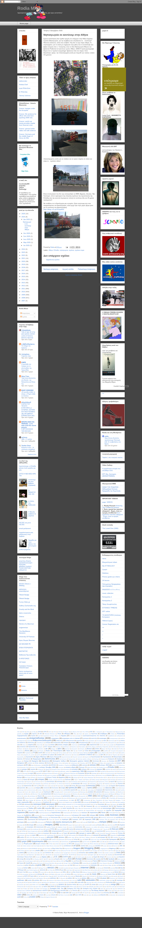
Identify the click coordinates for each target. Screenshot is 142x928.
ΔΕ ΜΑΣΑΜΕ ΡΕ (25, 644)
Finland (54, 861)
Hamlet (77, 865)
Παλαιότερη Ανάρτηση (86, 269)
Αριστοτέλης (105, 742)
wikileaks (96, 895)
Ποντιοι (62, 817)
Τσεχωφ (107, 833)
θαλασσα (82, 775)
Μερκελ (40, 796)
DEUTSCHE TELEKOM (68, 854)
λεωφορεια (99, 790)
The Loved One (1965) (110, 528)
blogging (89, 848)
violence (35, 895)
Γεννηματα (113, 750)
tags (114, 888)
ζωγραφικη (94, 773)
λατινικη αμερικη (70, 790)
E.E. (56, 857)
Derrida (50, 854)
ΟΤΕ (82, 806)
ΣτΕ (116, 825)
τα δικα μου (114, 829)
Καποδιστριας (74, 781)
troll (40, 892)
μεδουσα (19, 796)
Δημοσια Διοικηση (66, 756)
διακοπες (20, 759)
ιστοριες (41, 779)
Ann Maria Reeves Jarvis (50, 845)
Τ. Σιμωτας (105, 829)
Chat (101, 850)
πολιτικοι (20, 817)
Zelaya (42, 897)
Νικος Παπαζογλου (97, 800)
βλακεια (89, 748)
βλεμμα (109, 748)
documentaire (118, 854)
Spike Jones (99, 886)
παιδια (39, 808)
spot (105, 886)
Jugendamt (77, 870)
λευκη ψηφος (91, 790)
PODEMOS (120, 878)
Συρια (41, 829)
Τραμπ (65, 833)
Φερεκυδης (113, 835)
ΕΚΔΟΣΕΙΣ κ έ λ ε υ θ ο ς (111, 589)
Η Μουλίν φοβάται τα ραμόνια (32, 514)
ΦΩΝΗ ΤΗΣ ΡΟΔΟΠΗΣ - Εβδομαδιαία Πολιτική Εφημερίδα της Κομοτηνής (111, 489)
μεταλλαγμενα (57, 796)
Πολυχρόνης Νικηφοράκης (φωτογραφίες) (111, 585)
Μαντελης (28, 794)
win (109, 895)
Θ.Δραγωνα (75, 775)
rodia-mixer (89, 882)
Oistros (21, 616)
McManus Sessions (87, 872)
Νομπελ (39, 802)
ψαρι (106, 841)
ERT (42, 859)
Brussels (45, 850)
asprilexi (83, 845)
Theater (110, 890)
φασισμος (104, 835)
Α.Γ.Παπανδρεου (109, 731)
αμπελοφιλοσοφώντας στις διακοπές (94, 735)
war (71, 895)
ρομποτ (78, 822)
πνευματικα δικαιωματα (54, 815)
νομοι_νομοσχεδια (23, 802)
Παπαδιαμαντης (51, 810)
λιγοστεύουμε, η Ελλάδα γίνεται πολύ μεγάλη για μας (27, 468)
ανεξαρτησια (22, 740)
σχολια (71, 829)
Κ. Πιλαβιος (80, 779)
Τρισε (96, 833)
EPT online (106, 611)
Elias (115, 857)
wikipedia (103, 895)
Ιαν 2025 (26, 245)
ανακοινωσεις (21, 738)
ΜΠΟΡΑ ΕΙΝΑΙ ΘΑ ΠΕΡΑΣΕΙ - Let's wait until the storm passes (28, 424)
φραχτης (43, 837)
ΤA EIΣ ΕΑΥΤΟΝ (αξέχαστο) (25, 569)
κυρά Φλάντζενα (24, 88)
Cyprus (19, 854)
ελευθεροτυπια (102, 767)
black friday (47, 848)
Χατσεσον (53, 839)
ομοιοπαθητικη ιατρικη (23, 806)
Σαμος (95, 822)
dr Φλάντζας (23, 92)
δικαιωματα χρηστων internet (79, 761)
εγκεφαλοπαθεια (110, 763)
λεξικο (84, 790)
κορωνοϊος (30, 787)
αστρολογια (74, 744)
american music (113, 843)
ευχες (31, 773)
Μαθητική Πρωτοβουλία (27, 655)
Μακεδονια (120, 792)
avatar (104, 845)
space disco (38, 886)
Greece (117, 863)
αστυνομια (82, 744)
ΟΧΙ (112, 806)
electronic (109, 857)
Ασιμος (24, 744)
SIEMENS (61, 884)
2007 (24, 301)
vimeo (28, 895)
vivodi (47, 895)
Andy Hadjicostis (37, 845)
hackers (54, 865)
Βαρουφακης (82, 746)
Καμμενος (29, 781)
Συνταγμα (20, 829)
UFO (83, 892)
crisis (118, 852)
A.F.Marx (50, 843)
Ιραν (115, 777)
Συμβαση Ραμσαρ (50, 827)
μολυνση (19, 798)
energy (21, 859)
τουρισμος (46, 833)
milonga (39, 874)
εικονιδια (45, 765)
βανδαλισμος (66, 746)
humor (26, 868)
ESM (52, 859)
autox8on (98, 845)
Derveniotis (57, 854)
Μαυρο (100, 794)
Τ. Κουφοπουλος (96, 829)
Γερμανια (20, 752)
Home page (24, 23)
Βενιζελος (41, 748)
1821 (18, 731)
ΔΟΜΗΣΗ (30, 763)
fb (35, 861)
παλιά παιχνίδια (67, 808)
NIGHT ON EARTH (58, 876)
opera (109, 876)
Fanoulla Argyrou (29, 861)
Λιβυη (116, 790)
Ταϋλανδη (66, 831)
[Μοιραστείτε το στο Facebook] (77, 247)
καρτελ (112, 781)
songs (113, 884)
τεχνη (93, 831)
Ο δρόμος (107, 802)
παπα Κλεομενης (39, 810)
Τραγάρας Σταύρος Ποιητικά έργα (25, 667)
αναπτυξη (94, 738)
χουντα (104, 839)
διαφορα (19, 761)
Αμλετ (71, 735)
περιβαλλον (27, 815)
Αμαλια (33, 735)
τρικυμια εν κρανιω (85, 833)
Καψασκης (107, 783)
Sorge (121, 884)
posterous (51, 880)
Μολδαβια (120, 796)
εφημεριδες (39, 773)
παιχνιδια (48, 808)
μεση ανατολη (48, 796)
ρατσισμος (20, 822)
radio (79, 880)
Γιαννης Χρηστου (72, 752)
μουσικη (40, 798)
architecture (67, 845)
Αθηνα (51, 250)
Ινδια (97, 777)
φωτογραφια (101, 837)
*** (103, 394)
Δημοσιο (87, 756)
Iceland (33, 868)
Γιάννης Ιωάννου (25, 95)
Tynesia (73, 892)
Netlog (42, 876)
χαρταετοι (38, 839)
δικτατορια (96, 761)
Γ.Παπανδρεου (57, 750)
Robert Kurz (46, 882)
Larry (123, 870)
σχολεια (71, 250)
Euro (70, 859)
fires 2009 (61, 861)
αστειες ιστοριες (63, 744)
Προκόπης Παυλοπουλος (107, 817)
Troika (30, 892)
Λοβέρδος (33, 792)
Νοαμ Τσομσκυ (109, 800)
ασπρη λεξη (39, 744)
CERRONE (87, 850)
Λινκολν (27, 792)
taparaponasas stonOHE (58, 890)
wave (90, 895)
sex (55, 884)
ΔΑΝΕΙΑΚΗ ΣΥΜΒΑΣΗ (85, 754)
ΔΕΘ (107, 754)
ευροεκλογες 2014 (92, 771)
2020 (24, 261)
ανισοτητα (79, 740)
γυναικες (59, 754)
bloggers (76, 848)
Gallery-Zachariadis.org (27, 606)
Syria (102, 888)
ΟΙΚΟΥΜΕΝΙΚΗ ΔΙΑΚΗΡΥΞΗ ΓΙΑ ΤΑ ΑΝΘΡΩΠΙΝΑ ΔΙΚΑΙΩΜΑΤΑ (75, 804)
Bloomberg (21, 850)
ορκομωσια (68, 806)
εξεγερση (48, 769)
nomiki (71, 876)
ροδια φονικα (40, 822)
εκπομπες (61, 767)
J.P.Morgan (20, 870)
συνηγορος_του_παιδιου (91, 827)
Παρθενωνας (76, 812)
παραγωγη (72, 810)
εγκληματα (20, 765)
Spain (45, 886)
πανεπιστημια (107, 808)
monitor (75, 874)
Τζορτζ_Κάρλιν (121, 831)
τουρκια (54, 833)
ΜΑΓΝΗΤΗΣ (23, 651)
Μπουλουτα (97, 798)
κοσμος (37, 788)
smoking (100, 884)
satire (43, 884)
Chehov (106, 850)
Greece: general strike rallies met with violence (27, 129)
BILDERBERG (33, 848)
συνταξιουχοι (35, 829)
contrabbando (57, 852)
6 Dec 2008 (85, 731)
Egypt (95, 857)
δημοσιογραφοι (95, 756)
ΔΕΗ (101, 754)
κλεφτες (62, 785)
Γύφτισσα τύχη (26, 356)
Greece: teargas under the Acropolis (27, 109)
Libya (36, 872)
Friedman (116, 861)
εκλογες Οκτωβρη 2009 (47, 767)
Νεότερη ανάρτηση (50, 269)
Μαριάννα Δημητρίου (58, 794)
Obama (77, 876)
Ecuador (82, 857)
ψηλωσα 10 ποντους (114, 841)
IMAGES (50, 868)
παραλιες (108, 810)
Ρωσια (84, 822)
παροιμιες (84, 812)
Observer (84, 876)
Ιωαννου (68, 779)
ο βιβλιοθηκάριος (28, 344)
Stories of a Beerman (26, 624)
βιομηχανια (74, 748)
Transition (24, 892)
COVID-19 (100, 852)
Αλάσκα (113, 733)
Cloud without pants (32, 852)
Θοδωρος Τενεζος (51, 777)
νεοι (55, 800)
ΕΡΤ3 (29, 771)
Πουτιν (75, 817)
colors (40, 852)
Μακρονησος (20, 794)
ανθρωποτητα (70, 740)
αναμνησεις (55, 738)
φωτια (93, 837)
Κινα (40, 785)
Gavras (41, 863)
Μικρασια (76, 796)
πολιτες (102, 815)
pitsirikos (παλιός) (25, 566)
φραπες (36, 837)
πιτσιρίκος (25, 354)
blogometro (122, 848)
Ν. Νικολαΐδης (112, 798)
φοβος (22, 837)
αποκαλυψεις (57, 742)
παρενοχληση (67, 812)
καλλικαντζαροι (21, 781)
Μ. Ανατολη (65, 792)
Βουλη (27, 750)
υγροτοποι (41, 835)
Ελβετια (89, 767)
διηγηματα (35, 761)
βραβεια (35, 750)
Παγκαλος (119, 806)
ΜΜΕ (90, 796)
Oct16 (90, 876)
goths (110, 863)
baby (110, 845)
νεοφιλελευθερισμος (64, 800)
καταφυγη (85, 783)
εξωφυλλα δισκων (56, 769)
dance (44, 854)
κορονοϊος (22, 787)
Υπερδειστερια (49, 835)
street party (111, 886)
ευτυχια (26, 773)
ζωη (100, 773)
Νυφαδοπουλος (69, 802)
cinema (21, 852)
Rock (67, 882)
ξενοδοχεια (86, 802)
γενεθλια (106, 750)
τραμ (60, 833)
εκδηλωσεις (75, 765)
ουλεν (96, 806)
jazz (62, 870)
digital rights (93, 854)
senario (50, 884)
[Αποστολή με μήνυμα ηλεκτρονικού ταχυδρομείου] (71, 247)
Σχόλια (24, 317)
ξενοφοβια (94, 802)
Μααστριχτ (82, 792)
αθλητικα (67, 733)
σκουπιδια (63, 825)
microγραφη (25, 874)
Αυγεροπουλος (120, 744)
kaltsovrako (23, 81)
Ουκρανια (89, 806)
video (19, 895)
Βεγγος (21, 748)
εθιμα (32, 765)
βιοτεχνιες (82, 748)
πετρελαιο (37, 815)
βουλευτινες (20, 750)
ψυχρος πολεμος (41, 843)
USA (112, 892)
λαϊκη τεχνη (51, 790)
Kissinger (106, 870)
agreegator (77, 843)
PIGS (98, 878)
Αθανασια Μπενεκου (50, 733)
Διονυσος (104, 761)
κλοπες (73, 785)
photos (84, 878)
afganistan (63, 843)
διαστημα (96, 759)
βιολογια (67, 748)
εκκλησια (84, 765)
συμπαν (71, 827)
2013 (24, 282)
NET (37, 876)
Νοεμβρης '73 (119, 800)
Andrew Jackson (27, 845)
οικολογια (27, 804)
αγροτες (34, 733)
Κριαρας (83, 787)
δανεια (75, 754)
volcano (53, 895)
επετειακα (74, 769)
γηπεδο (40, 752)
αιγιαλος (87, 733)
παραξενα (32, 812)
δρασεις (66, 763)
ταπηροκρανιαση (57, 831)
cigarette (122, 850)
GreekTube (20, 865)
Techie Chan (26, 445)
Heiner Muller (108, 865)
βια (47, 748)
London (42, 872)
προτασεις (20, 819)
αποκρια (65, 742)
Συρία (46, 829)
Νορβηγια (46, 802)
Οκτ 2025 (27, 233)
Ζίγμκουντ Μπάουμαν (70, 773)
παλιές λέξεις (78, 808)
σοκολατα (86, 825)
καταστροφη (76, 783)
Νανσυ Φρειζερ (29, 800)
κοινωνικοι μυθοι (104, 785)
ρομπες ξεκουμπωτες (64, 822)
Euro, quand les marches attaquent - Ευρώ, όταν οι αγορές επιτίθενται (112, 515)
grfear (27, 865)
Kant (101, 870)
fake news (120, 859)
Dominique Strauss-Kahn (25, 857)
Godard (84, 863)
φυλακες (61, 837)
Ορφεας (76, 806)
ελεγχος (95, 767)
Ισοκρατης (120, 777)
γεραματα (120, 750)
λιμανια (21, 792)
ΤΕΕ (72, 831)
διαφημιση (111, 759)
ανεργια (29, 740)
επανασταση (66, 769)
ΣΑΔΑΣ (90, 822)
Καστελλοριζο (20, 783)
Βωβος (48, 750)
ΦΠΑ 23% (29, 837)
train (18, 892)
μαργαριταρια (47, 794)
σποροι (106, 825)
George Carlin (67, 863)
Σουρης (99, 825)
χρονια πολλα (86, 841)
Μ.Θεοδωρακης (74, 792)
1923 (28, 731)
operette (115, 876)
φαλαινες (89, 835)
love (47, 872)
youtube (32, 897)
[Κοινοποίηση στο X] (75, 247)
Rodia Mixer (29, 8)
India (59, 868)
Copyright (65, 852)
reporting (19, 882)
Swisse (38, 888)
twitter (67, 892)
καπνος (67, 781)
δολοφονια (20, 763)
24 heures (105, 580)
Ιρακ (110, 777)
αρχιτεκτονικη (113, 742)
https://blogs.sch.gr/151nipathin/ (53, 209)
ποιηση (83, 815)
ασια (18, 744)
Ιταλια (61, 779)
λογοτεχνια (47, 792)
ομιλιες (121, 804)
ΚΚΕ (56, 785)
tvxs (62, 892)
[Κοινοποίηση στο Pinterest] (79, 247)
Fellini (43, 861)
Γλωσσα (117, 752)
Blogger (86, 912)
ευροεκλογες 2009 (77, 771)
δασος (96, 754)
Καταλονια (67, 783)
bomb (32, 850)
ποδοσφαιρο (75, 815)
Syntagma (44, 888)
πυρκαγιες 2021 (114, 819)
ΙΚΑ (80, 777)
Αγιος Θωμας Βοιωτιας (27, 640)
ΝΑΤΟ (45, 800)
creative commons (109, 852)
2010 (24, 291)
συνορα (113, 827)
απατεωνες (31, 742)
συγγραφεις (30, 827)
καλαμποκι (120, 779)
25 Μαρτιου (66, 731)
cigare (116, 850)
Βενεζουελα (33, 748)
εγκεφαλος (119, 763)
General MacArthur (50, 863)
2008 (24, 298)
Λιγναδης (122, 790)
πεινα (121, 812)
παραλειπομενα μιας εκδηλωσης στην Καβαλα (26, 534)
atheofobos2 (26, 402)
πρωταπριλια (31, 819)
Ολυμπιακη (101, 804)
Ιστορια (32, 779)
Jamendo (42, 870)
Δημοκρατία (29, 756)
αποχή (92, 742)
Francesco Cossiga (106, 861)
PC (59, 878)
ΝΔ (50, 800)
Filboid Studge (24, 595)
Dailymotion (31, 854)
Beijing (19, 848)
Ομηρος (114, 804)
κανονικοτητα (37, 781)
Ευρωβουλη (103, 771)
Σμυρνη (76, 825)
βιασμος (53, 748)
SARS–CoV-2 (35, 884)
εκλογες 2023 (34, 767)
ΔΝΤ (119, 761)
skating (81, 884)
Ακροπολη (94, 733)
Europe (79, 859)
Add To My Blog (115, 695)
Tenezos (74, 890)
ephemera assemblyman (24, 590)
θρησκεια (62, 777)
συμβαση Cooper (62, 827)
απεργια (48, 742)
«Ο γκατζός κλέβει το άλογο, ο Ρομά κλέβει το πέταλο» (28, 394)
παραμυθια (118, 810)
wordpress (120, 895)
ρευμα (28, 822)
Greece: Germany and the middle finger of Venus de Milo (27, 136)
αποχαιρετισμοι (83, 742)
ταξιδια (46, 831)
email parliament (25, 528)
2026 (24, 214)
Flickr (72, 861)
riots (40, 882)
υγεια (34, 835)
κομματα (113, 785)
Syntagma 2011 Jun (56, 888)
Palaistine (40, 878)
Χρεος (122, 839)
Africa (70, 843)
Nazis (32, 876)
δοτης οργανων (39, 763)
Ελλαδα (56, 250)
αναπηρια (86, 738)
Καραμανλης (93, 781)
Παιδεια (31, 808)
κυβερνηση (108, 788)
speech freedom (82, 886)
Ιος (106, 777)
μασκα (81, 794)
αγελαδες (19, 733)
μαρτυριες (68, 794)
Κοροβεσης (121, 785)
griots (39, 865)
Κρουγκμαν (100, 787)
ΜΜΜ (99, 796)
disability (110, 854)
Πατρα (116, 812)
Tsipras (44, 892)
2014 (24, 279)
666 (91, 731)
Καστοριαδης (29, 783)
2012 (24, 285)
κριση (90, 788)
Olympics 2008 (102, 876)
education (89, 857)
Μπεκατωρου (72, 798)
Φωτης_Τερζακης (85, 837)
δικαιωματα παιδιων (59, 761)
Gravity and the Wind (26, 609)
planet (104, 878)
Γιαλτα (46, 752)
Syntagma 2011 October (90, 888)
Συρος (58, 829)
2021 (24, 258)
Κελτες (113, 783)
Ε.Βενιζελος (82, 763)
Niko (67, 876)
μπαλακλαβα (58, 798)
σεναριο (21, 825)
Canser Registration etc (110, 624)
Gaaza (21, 863)
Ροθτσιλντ (49, 822)
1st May (34, 731)
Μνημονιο (106, 796)
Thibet (115, 890)
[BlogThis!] (73, 247)
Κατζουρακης (93, 783)
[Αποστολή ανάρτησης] (66, 247)
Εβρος (102, 763)
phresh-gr (92, 878)
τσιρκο (28, 835)
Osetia (121, 876)
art (74, 846)
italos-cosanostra (25, 613)
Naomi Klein (111, 874)
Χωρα (100, 841)
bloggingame (104, 848)
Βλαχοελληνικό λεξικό (109, 562)
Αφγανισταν (31, 746)
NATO (26, 876)
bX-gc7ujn (57, 850)
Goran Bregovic (103, 863)
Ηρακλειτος (67, 775)
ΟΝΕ (33, 806)
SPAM (52, 886)
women (114, 895)
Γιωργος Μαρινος (101, 752)
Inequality (65, 868)
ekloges (102, 857)
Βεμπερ (27, 748)
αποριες (73, 742)
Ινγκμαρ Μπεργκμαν (89, 777)
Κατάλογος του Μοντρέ (57, 783)
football (89, 861)
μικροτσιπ (83, 796)
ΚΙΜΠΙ (23, 362)
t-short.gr (108, 888)
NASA (120, 874)
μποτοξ (90, 798)
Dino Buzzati (102, 854)
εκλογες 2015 (115, 765)
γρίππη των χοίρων (48, 754)
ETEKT (64, 859)
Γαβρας (68, 750)
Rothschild (109, 882)
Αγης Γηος (25, 376)
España (57, 859)
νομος (33, 802)
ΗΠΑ (59, 775)
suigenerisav (23, 627)
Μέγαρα (112, 794)
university (106, 892)
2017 (24, 270)
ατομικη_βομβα (110, 744)
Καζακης (87, 779)
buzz (51, 850)
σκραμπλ (70, 825)
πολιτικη (114, 815)
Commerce (48, 852)
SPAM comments (61, 886)
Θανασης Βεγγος (91, 775)
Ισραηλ (25, 779)
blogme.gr (112, 848)
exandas (98, 859)
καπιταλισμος (51, 781)
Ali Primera (103, 843)
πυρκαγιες (65, 819)
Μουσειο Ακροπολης (30, 798)
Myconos (103, 874)
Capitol (80, 850)
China (111, 850)
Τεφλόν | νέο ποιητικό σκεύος (112, 457)
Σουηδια (93, 825)
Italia (116, 868)
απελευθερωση (40, 742)
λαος (62, 790)
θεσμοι (34, 777)
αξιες (104, 740)
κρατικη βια (72, 788)
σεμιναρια (122, 822)
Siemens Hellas (71, 884)
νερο (72, 800)
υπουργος (81, 835)
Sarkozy (28, 884)
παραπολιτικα (55, 812)
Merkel (116, 872)
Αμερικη (63, 735)
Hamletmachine (85, 865)
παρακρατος (100, 810)
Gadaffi (28, 863)
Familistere (20, 861)
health (101, 865)
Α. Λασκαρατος (99, 731)
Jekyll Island (69, 870)
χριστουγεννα (75, 841)
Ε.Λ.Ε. (89, 763)
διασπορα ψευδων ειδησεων (85, 759)
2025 (24, 217)
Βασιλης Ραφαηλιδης (103, 746)
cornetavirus (73, 852)
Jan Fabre (50, 870)
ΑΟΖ (117, 740)
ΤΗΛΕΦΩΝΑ (31, 833)
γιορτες (92, 752)
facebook (111, 859)
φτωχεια (50, 837)
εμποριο (24, 769)
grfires (33, 865)
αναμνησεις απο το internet (71, 738)
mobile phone (60, 874)
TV (55, 892)
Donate (37, 857)
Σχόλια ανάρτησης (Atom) (73, 275)
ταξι (41, 831)
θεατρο (19, 777)
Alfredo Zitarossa (94, 843)
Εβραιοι (96, 763)
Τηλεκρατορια (22, 833)
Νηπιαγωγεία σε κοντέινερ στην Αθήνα (27, 225)
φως (78, 837)
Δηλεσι (121, 754)
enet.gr (28, 859)
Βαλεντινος (58, 746)
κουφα (63, 788)
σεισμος (115, 822)
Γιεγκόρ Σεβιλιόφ (83, 752)
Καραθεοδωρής (84, 781)
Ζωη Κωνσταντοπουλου (109, 773)
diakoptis (78, 854)
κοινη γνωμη (82, 785)
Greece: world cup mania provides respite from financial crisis (27, 123)
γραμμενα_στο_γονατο (29, 754)
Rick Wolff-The (33, 882)
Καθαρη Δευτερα (95, 779)
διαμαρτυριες (37, 759)
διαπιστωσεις (50, 759)
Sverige (25, 888)
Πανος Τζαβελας (28, 810)
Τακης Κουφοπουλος (33, 831)
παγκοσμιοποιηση (21, 808)
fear (39, 861)
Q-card (73, 880)
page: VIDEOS (107, 502)
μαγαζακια (91, 792)
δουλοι (49, 763)
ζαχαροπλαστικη (48, 773)
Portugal (44, 880)
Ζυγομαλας (81, 773)
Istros (104, 558)
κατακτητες (46, 783)
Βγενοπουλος (121, 746)
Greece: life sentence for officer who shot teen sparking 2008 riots (27, 116)
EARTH (65, 857)
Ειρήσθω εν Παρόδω (64, 765)
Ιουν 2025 (27, 239)
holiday (120, 865)
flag (67, 861)
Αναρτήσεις (26, 313)
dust (51, 857)
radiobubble (90, 880)
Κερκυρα (19, 785)
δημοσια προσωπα (78, 756)
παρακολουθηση (90, 810)
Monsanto (81, 874)
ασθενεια (121, 742)
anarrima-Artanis (25, 561)
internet (85, 867)
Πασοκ (103, 812)
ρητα (33, 822)
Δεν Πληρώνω (114, 754)
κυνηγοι (117, 787)
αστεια (52, 744)
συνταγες (121, 827)
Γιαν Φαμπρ (53, 752)
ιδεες (69, 777)
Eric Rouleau (36, 859)
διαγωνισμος (118, 757)
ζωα (88, 773)
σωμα (88, 829)
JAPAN (57, 870)
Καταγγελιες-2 (107, 600)
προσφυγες (119, 817)
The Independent (84, 890)
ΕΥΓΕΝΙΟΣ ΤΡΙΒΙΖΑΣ (109, 608)
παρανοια (21, 812)
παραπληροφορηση (44, 812)
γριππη (38, 754)
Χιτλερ (75, 839)
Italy (121, 868)
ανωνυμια (99, 740)
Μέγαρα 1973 (119, 794)
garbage (35, 863)
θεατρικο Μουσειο (118, 775)
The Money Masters (97, 890)
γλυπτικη (110, 752)
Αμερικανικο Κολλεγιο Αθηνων (51, 735)
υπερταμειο (58, 835)
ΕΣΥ (41, 771)
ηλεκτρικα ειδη (41, 775)
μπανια (65, 798)
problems (58, 880)
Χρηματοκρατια (37, 841)
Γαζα (74, 750)
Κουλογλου (55, 787)
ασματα (30, 744)
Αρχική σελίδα (68, 269)
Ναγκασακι (120, 798)
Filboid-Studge (24, 598)
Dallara (38, 854)
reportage (120, 880)
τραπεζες (73, 833)
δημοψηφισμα (107, 756)
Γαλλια (87, 750)
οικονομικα (50, 804)
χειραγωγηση (61, 839)
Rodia (23, 686)
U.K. (78, 892)
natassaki (19, 876)
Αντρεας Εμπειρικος (90, 740)
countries (91, 852)
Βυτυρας (41, 750)
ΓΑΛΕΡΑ (80, 750)
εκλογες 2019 (25, 767)
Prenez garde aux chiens (111, 577)
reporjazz (22, 620)
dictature (85, 854)
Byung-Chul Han (66, 850)
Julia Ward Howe (86, 870)
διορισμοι (112, 761)
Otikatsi (19, 878)
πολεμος (92, 815)
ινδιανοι (102, 777)
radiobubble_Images (104, 880)
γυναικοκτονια (67, 754)
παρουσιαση (94, 812)
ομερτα (108, 804)
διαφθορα (120, 759)
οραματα (44, 806)
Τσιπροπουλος (21, 835)
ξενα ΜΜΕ (78, 802)
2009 (24, 295)
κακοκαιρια (113, 779)
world (19, 897)
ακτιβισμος (103, 733)
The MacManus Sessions (24, 632)
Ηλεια (34, 775)
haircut (66, 865)
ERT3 (47, 859)
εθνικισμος (38, 765)
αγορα (26, 733)
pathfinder (53, 878)
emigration (121, 857)
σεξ (26, 825)
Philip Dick (77, 878)
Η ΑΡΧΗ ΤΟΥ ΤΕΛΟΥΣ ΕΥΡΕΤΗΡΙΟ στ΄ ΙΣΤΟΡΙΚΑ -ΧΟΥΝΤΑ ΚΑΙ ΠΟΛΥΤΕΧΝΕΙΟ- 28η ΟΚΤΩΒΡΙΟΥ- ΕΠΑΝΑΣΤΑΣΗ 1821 (28, 409)
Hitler (115, 865)
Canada (75, 850)
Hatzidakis (94, 865)
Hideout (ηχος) (107, 621)
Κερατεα (120, 783)
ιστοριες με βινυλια (53, 779)
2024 (24, 249)
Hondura (19, 868)
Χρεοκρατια (113, 839)
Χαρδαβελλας (30, 839)
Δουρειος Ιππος (58, 763)
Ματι (95, 794)
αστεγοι (46, 744)
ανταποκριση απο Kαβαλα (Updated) (32, 482)
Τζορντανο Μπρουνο (110, 831)
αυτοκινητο (22, 746)
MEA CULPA (97, 872)
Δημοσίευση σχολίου (52, 259)
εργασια (99, 769)
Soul (27, 886)
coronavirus (82, 852)
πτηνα (50, 819)
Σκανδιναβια (40, 825)
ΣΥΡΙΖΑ (52, 829)
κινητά (51, 785)
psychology (66, 880)
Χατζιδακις (46, 839)
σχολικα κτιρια (79, 250)
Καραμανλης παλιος (103, 781)
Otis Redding (26, 878)
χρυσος (94, 841)
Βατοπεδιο (113, 746)
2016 (24, 273)
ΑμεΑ (39, 735)
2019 (24, 264)
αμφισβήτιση (111, 735)
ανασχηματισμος (114, 738)
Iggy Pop (43, 868)
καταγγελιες (38, 783)
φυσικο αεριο (71, 837)
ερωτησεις (35, 771)
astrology (90, 845)
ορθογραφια (60, 806)
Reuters (26, 882)
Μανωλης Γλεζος (37, 794)
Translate (55, 906)
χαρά (121, 837)
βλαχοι (103, 748)
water (85, 895)
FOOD (83, 861)
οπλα (37, 806)
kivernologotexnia (115, 870)
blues (27, 850)
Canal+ (104, 569)
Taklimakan (120, 888)
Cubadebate (26, 330)
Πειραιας (19, 815)
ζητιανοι (56, 773)
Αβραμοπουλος (119, 731)
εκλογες (93, 765)
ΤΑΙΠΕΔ (24, 831)
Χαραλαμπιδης (21, 839)
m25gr (52, 872)
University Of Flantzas (27, 637)
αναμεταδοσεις (36, 738)
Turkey (50, 892)
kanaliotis (95, 870)
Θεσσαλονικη (41, 777)
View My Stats (24, 718)
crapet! (104, 650)
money (69, 874)
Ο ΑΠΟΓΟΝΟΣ (24, 658)
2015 (24, 276)
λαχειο (79, 790)
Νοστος (61, 802)
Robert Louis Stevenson (58, 882)
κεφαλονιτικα (27, 785)
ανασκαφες (102, 738)
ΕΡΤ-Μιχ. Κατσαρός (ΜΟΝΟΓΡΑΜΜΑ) (109, 475)
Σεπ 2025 (27, 236)
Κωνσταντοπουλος (31, 790)
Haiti (71, 865)
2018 (24, 267)
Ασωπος (101, 744)
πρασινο (95, 817)
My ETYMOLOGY (108, 566)
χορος (86, 839)
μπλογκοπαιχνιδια (82, 798)
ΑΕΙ (41, 733)
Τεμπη (81, 831)
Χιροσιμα (69, 839)
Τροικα (101, 833)
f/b (104, 859)
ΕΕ (27, 765)
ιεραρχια (75, 777)
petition (70, 878)
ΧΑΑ (109, 837)
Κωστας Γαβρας (42, 790)
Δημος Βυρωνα (54, 756)
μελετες (25, 796)
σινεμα (31, 825)
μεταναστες (66, 796)
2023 (24, 252)
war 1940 (78, 895)
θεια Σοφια (27, 777)
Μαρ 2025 (27, 242)
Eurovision (90, 859)
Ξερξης (101, 802)
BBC (121, 845)
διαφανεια (103, 759)
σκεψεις (49, 824)
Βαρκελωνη (74, 746)
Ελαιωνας (82, 767)
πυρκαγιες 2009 (90, 819)
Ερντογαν (120, 769)
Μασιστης (75, 794)
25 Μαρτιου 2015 (75, 731)
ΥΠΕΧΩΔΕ (66, 835)
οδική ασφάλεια (121, 802)
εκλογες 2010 (104, 765)
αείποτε (24, 437)
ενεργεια (32, 769)
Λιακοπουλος (109, 790)
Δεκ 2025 (26, 219)
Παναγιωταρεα (87, 808)
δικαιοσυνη (45, 761)
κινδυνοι (46, 785)
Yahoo (25, 897)
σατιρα (102, 821)
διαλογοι (27, 759)
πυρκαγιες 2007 (77, 819)
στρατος (22, 827)
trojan (35, 892)
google (95, 863)
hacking (60, 865)
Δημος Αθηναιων (41, 757)
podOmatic (20, 880)
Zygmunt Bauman (50, 897)
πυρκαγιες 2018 (103, 819)
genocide (59, 863)
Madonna (58, 872)
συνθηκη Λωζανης (104, 827)
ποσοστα (68, 817)
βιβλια (60, 748)
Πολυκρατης (45, 817)
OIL (95, 876)
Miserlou (47, 874)
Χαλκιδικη (115, 837)
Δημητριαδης (20, 756)
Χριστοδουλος (64, 841)
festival (49, 861)
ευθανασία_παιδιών (65, 771)
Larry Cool (22, 872)
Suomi (118, 886)
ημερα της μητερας (51, 775)
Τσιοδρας (113, 833)
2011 (23, 288)
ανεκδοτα (122, 738)
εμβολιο (121, 767)
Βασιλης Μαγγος (92, 746)
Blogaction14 (67, 848)
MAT (70, 872)
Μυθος (104, 798)
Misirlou (53, 874)
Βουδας (121, 748)
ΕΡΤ (18, 771)
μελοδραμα (32, 796)
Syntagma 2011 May (73, 888)
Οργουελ (51, 806)
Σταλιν (111, 825)
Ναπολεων (38, 800)
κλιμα (67, 785)
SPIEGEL (91, 886)
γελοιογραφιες (95, 750)
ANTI (60, 845)
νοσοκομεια (54, 802)
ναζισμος (20, 800)
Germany (76, 863)
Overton (34, 878)
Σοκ (81, 825)
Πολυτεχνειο (54, 817)
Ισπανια (19, 779)
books (38, 850)
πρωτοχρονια (42, 819)
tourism (121, 890)
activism (57, 843)
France (95, 861)
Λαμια (57, 790)
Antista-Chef (23, 84)
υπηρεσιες (73, 835)
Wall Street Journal (63, 895)
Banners (115, 845)
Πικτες (43, 815)
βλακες (97, 748)
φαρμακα (96, 835)
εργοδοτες (108, 769)
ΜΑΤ (91, 794)
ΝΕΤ (78, 800)
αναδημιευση (119, 735)
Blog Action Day (57, 848)
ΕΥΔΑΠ (56, 771)
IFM (38, 868)
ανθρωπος (59, 740)
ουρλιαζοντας (104, 806)
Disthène (105, 573)
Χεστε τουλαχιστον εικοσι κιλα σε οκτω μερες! (25, 673)
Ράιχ (122, 819)
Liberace (30, 872)
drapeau (44, 857)
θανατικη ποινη (101, 775)
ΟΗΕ (20, 804)
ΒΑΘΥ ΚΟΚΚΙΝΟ (27, 390)
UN (87, 892)
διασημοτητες (71, 759)
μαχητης (106, 794)
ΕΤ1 (46, 771)
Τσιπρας (120, 833)
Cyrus (24, 854)
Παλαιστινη (57, 808)
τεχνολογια (99, 831)
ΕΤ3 (51, 771)
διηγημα (26, 761)
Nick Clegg (49, 876)
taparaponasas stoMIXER (24, 890)
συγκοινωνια (40, 827)
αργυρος (98, 742)
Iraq (101, 868)
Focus (77, 861)
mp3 (88, 874)
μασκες (86, 794)
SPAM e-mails (72, 886)
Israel (111, 868)
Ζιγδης (61, 773)
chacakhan (95, 850)
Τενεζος (87, 831)
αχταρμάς (40, 746)
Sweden (32, 888)
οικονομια (37, 804)
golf (89, 863)
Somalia (107, 884)
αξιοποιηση (111, 740)
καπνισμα (60, 781)
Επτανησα (92, 769)
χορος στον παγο (95, 839)
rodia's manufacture (99, 882)
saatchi (123, 882)
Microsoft (32, 874)
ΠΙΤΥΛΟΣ (22, 662)
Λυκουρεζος (57, 792)
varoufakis (120, 892)
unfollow (93, 892)
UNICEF (99, 892)
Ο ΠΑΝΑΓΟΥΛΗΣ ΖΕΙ (32, 492)
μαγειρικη (99, 792)
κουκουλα (46, 787)
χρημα (24, 841)
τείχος (76, 831)
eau (72, 857)
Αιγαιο (80, 733)
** (102, 631)
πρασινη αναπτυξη (85, 817)
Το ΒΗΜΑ (38, 833)
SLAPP (87, 884)
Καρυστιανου (120, 781)
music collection (107, 593)
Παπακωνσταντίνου (62, 810)
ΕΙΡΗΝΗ (53, 765)
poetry (30, 880)
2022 (24, 255)
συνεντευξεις (79, 827)
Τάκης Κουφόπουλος (109, 604)
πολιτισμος (33, 817)
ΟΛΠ (94, 804)
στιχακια (122, 825)
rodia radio (80, 882)
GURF (48, 865)
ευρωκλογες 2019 (112, 771)
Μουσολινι (50, 798)
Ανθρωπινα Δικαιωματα (42, 740)
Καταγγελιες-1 (107, 597)
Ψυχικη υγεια (28, 843)
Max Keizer (76, 872)
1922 (23, 731)
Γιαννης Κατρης (62, 752)
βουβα (115, 748)
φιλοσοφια (121, 835)
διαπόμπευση (62, 759)
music (94, 874)
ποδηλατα (66, 815)
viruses (41, 895)
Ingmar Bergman (74, 868)
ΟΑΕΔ (113, 802)
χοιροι (81, 839)
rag (113, 880)
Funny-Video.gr (24, 602)
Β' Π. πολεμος (49, 746)
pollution (36, 880)
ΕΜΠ (18, 769)
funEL (123, 861)
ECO (76, 857)
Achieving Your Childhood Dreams (112, 506)
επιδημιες (84, 769)
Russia (117, 882)
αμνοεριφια (78, 735)
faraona (24, 690)
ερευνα (114, 769)
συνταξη (28, 829)
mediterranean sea (107, 872)
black (41, 848)
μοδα (114, 796)
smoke (94, 884)
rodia (106, 436)
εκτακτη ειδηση (70, 767)
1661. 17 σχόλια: (26, 439)
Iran (97, 868)
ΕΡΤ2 (24, 771)
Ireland (106, 868)
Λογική (39, 792)
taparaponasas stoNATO (40, 890)
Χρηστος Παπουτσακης (53, 841)
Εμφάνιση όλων (32, 454)
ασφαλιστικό (93, 744)
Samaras (21, 884)
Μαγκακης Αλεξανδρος (110, 792)
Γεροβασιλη (28, 752)
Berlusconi (25, 848)
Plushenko (112, 878)
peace (64, 878)
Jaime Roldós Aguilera (31, 870)
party (46, 878)
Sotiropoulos (20, 886)
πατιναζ (111, 812)
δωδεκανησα (74, 763)
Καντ (43, 781)
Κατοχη (100, 783)
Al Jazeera (85, 843)
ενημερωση (40, 769)
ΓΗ (34, 752)
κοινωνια (91, 785)
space (31, 886)
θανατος (109, 775)
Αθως (75, 733)
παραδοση (80, 810)
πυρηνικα (57, 819)
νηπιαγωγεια (64, 250)
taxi (69, 890)
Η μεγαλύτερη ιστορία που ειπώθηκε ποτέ (111, 469)
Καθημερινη (105, 779)
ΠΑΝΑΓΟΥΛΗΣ (96, 808)
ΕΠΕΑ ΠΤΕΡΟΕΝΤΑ (26, 648)
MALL (64, 872)
